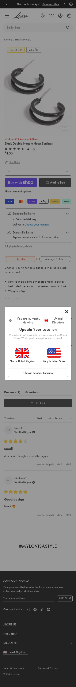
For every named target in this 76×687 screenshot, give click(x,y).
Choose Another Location (38, 373)
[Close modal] (66, 312)
